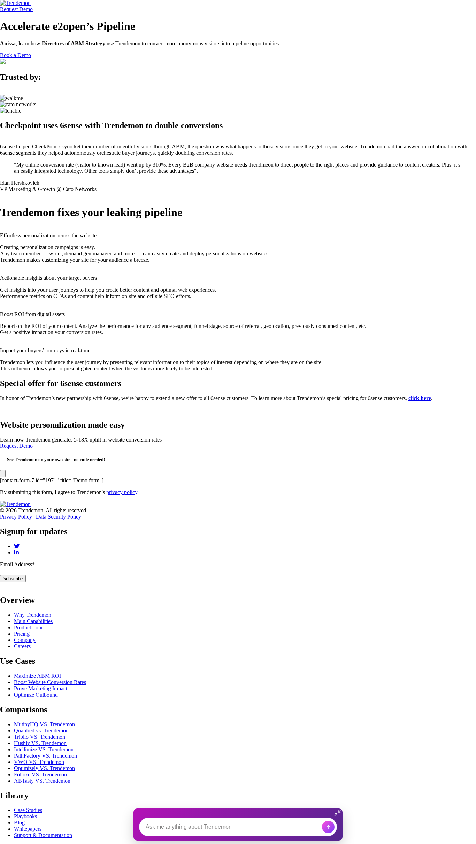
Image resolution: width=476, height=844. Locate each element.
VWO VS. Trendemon (39, 762)
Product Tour (28, 627)
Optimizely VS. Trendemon (44, 768)
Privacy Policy (16, 517)
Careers (22, 646)
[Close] (3, 473)
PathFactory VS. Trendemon (45, 756)
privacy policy (121, 492)
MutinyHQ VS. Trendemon (44, 724)
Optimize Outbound (36, 695)
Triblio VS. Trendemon (39, 737)
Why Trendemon (32, 615)
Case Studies (28, 810)
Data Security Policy (58, 517)
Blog (19, 823)
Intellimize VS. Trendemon (44, 749)
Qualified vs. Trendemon (41, 731)
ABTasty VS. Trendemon (42, 781)
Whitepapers (27, 829)
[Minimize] (338, 812)
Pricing (22, 634)
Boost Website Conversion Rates (50, 682)
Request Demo (16, 9)
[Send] (328, 827)
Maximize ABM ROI (37, 676)
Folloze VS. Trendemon (40, 774)
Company (25, 640)
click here (419, 398)
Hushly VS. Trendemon (40, 743)
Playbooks (25, 816)
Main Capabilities (33, 621)
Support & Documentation (43, 835)
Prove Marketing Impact (40, 688)
